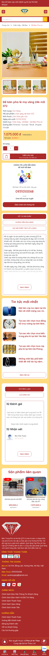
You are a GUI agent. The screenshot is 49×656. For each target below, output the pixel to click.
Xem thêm (24, 287)
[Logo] (24, 11)
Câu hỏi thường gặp (10, 630)
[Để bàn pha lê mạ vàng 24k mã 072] (24, 55)
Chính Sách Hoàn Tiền (11, 607)
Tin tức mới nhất (24, 302)
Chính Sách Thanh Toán (11, 601)
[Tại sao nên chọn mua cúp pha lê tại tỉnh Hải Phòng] (9, 349)
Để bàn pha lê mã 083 (13, 499)
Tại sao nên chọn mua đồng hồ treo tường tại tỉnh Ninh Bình (32, 322)
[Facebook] (9, 584)
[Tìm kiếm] (45, 19)
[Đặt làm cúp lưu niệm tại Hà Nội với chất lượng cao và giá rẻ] (9, 311)
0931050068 (24, 191)
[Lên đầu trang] (44, 635)
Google (6, 127)
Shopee (38, 125)
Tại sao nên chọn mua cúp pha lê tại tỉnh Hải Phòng (31, 347)
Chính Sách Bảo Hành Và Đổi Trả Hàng (18, 597)
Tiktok (31, 125)
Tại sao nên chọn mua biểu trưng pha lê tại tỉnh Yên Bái (32, 335)
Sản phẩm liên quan (24, 472)
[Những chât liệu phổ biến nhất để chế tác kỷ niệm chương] (9, 362)
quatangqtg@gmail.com (17, 575)
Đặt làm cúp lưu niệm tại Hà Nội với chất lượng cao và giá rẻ (32, 309)
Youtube (24, 125)
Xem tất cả (24, 375)
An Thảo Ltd (30, 643)
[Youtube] (14, 584)
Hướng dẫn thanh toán (11, 620)
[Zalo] (3, 584)
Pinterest (16, 125)
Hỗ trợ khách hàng (9, 627)
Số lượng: (6, 144)
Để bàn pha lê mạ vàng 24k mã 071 (36, 500)
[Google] (19, 584)
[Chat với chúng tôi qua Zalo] (44, 648)
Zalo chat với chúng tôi (24, 205)
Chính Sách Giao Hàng (11, 604)
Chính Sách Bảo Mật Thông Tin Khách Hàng (20, 594)
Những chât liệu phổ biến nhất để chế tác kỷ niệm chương (31, 360)
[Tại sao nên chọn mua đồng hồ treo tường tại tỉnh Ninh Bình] (9, 324)
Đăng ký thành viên (10, 624)
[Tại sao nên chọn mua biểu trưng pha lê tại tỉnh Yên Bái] (9, 336)
